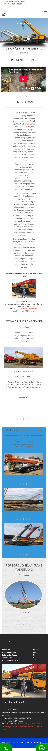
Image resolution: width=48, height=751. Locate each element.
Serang (26, 724)
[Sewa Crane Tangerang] (23, 464)
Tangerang (27, 726)
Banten (20, 726)
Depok (4, 729)
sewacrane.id (10, 742)
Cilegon (21, 724)
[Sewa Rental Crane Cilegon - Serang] (23, 499)
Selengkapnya (23, 406)
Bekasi (39, 726)
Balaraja (39, 724)
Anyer (9, 726)
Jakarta (33, 726)
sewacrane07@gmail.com (18, 1)
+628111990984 (21, 308)
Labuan (14, 726)
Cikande (32, 724)
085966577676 (33, 308)
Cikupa (4, 726)
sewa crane (29, 124)
